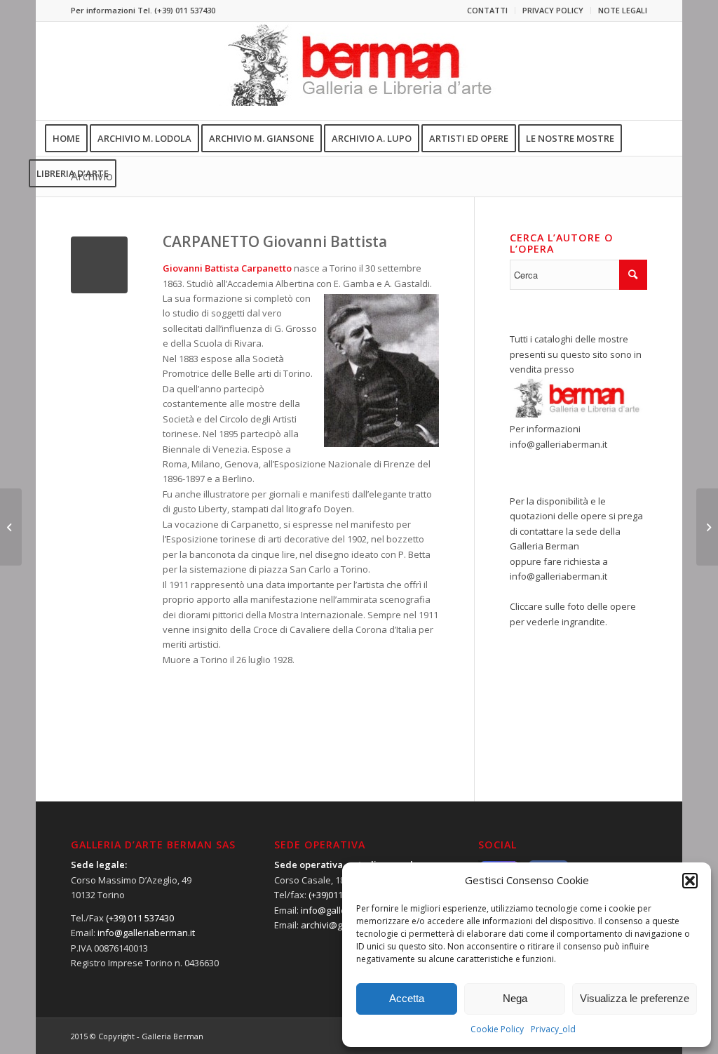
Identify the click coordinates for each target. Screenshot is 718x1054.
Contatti (487, 10)
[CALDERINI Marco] (707, 527)
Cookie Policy (497, 1029)
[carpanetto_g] (99, 264)
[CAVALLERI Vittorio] (11, 527)
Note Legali (622, 10)
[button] (690, 881)
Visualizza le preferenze (634, 998)
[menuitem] (487, 10)
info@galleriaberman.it (558, 444)
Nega (515, 998)
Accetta (406, 998)
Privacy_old (553, 1029)
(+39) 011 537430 (184, 10)
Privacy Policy (552, 10)
